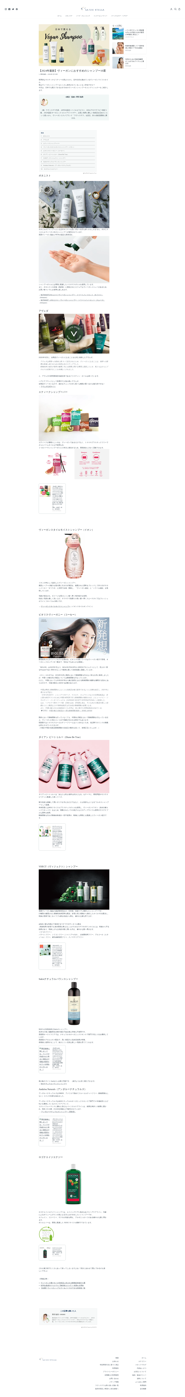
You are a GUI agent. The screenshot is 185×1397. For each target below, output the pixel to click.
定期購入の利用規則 (112, 1375)
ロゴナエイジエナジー (51, 169)
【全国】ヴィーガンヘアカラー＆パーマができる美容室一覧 (63, 1288)
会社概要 (143, 1389)
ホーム (144, 1358)
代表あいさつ (141, 1368)
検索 (117, 1358)
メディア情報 (114, 1382)
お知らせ (115, 1361)
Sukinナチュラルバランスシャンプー (54, 162)
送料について (141, 1378)
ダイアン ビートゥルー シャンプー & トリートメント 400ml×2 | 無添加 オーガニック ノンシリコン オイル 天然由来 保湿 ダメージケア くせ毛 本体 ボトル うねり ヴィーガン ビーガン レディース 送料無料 (57, 834)
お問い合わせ (114, 1378)
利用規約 (115, 1368)
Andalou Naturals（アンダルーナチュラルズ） (57, 165)
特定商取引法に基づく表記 (109, 1365)
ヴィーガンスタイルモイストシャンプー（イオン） (59, 147)
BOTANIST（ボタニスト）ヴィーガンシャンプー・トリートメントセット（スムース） (73, 300)
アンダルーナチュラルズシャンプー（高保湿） (58, 1112)
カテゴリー (142, 1361)
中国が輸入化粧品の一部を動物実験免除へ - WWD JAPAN (70, 711)
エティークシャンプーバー (51, 143)
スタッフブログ (140, 1365)
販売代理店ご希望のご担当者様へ (107, 1389)
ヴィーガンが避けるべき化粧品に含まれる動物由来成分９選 (63, 1283)
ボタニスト (46, 136)
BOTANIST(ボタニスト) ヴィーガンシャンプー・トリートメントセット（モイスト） (72, 295)
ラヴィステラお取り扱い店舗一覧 (107, 1385)
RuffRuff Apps (88, 173)
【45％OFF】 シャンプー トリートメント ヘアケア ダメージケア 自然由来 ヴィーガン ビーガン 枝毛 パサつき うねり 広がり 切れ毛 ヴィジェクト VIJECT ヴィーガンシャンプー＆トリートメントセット (57, 953)
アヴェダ (46, 140)
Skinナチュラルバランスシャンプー (54, 1084)
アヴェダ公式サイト (48, 386)
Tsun (95, 173)
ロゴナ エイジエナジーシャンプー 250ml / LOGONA (57, 1249)
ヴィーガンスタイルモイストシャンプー (56, 606)
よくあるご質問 (140, 1382)
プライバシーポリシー (111, 1371)
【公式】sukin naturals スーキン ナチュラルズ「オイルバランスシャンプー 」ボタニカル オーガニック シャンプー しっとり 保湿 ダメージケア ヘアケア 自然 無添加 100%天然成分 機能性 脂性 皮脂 (57, 1056)
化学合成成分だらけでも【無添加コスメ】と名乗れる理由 (62, 1285)
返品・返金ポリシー (139, 1375)
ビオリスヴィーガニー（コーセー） (54, 151)
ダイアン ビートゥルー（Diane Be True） (56, 154)
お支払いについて (140, 1371)
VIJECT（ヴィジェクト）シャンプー (54, 158)
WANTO (94, 1327)
